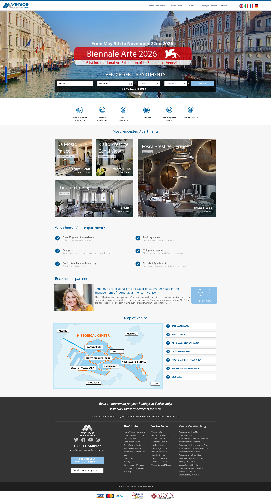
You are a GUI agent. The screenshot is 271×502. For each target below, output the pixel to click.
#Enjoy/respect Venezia (134, 465)
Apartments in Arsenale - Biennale (193, 438)
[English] (241, 5)
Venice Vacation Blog (192, 426)
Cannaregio (147, 152)
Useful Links (129, 458)
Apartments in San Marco (190, 432)
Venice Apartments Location (191, 458)
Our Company (130, 438)
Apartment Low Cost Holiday (191, 468)
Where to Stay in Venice (189, 474)
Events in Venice (158, 438)
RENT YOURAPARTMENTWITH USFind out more (204, 295)
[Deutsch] (256, 5)
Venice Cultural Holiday (189, 465)
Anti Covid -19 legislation (134, 468)
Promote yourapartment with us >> (87, 460)
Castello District (158, 455)
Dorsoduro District (159, 451)
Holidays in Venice (187, 461)
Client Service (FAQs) (132, 445)
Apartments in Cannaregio (190, 441)
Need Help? (176, 5)
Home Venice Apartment (134, 432)
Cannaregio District (159, 448)
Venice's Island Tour (160, 461)
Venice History (157, 432)
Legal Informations (132, 441)
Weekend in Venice (187, 471)
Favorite (191, 5)
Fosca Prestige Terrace (165, 146)
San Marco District (159, 441)
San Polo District (158, 445)
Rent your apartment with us (214, 5)
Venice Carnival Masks (161, 465)
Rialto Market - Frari (66, 156)
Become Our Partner (132, 448)
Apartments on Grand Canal (191, 455)
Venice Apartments (156, 5)
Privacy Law (129, 461)
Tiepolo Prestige (76, 187)
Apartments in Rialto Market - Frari (193, 445)
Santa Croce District (159, 458)
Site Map (127, 471)
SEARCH (202, 83)
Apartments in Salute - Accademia (193, 448)
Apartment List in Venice (134, 435)
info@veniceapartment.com (87, 450)
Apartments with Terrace (189, 451)
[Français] (251, 5)
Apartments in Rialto (187, 435)
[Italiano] (246, 5)
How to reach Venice (160, 435)
